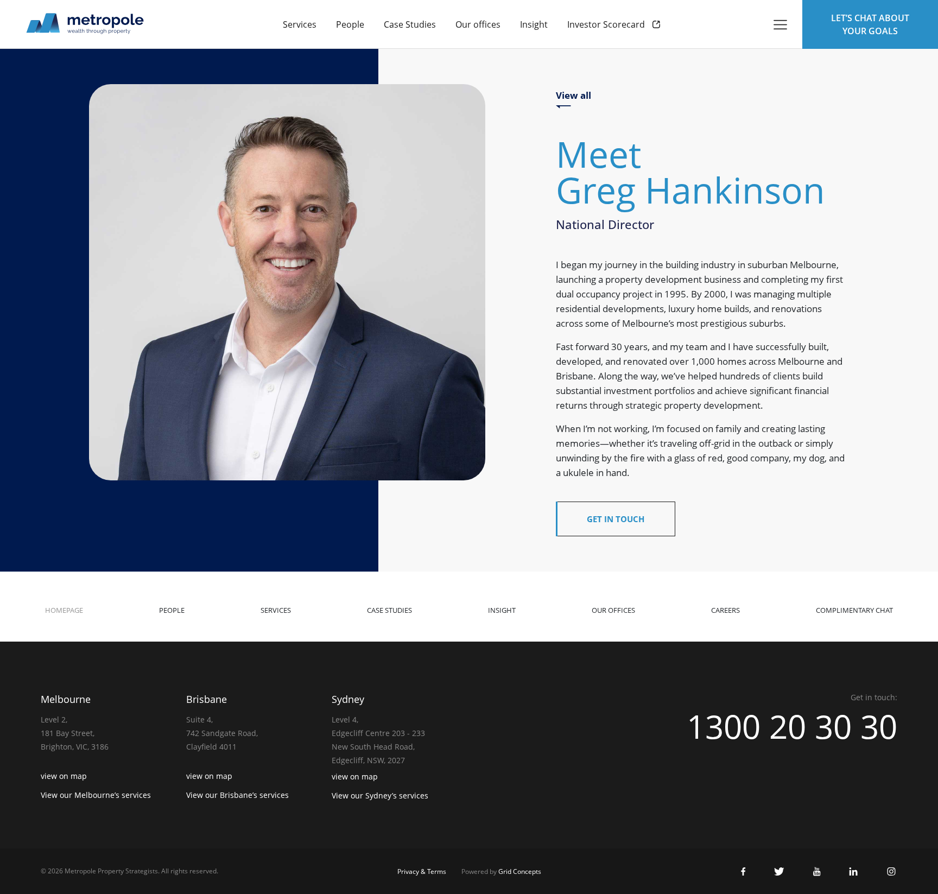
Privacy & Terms (421, 871)
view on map (64, 776)
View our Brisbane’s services (237, 795)
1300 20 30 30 (792, 726)
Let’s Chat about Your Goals (870, 24)
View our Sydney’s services (380, 795)
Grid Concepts (519, 871)
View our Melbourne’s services (96, 795)
